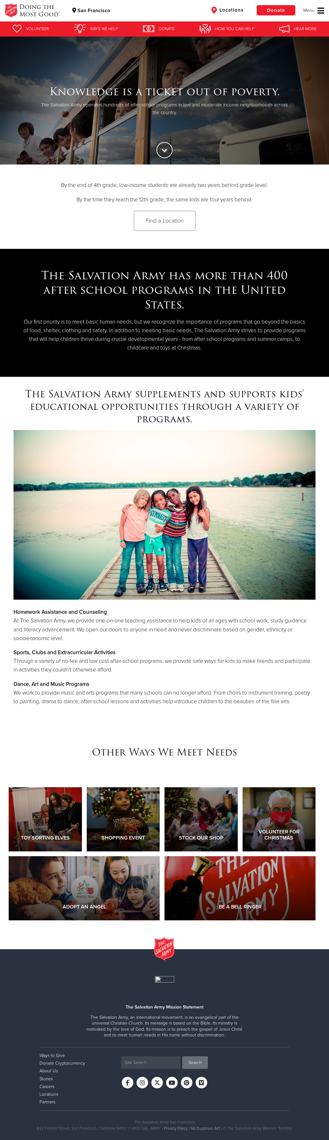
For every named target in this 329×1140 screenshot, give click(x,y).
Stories (46, 1079)
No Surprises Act (205, 1128)
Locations (231, 10)
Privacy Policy (176, 1128)
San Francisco (93, 10)
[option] (164, 101)
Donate (276, 10)
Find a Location (165, 220)
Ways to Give (52, 1055)
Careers (47, 1086)
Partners (47, 1102)
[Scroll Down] (164, 150)
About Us (49, 1071)
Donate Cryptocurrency (62, 1063)
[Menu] (313, 10)
